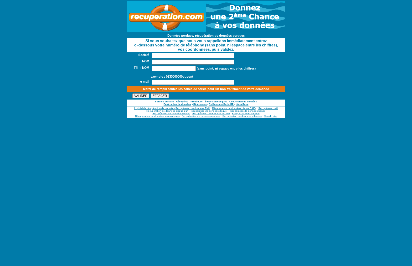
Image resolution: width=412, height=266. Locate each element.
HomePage (242, 104)
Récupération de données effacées (242, 116)
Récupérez (182, 101)
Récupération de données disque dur (167, 111)
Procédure (197, 101)
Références (200, 104)
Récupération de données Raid (192, 108)
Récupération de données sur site (211, 113)
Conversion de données (243, 101)
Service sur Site (164, 101)
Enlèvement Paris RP (221, 104)
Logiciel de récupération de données (154, 108)
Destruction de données (177, 104)
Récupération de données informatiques (157, 116)
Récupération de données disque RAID (234, 108)
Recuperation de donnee (246, 113)
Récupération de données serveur (171, 113)
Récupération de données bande (247, 111)
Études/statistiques (216, 101)
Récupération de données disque (208, 111)
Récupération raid (268, 108)
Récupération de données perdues (201, 116)
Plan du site (270, 116)
